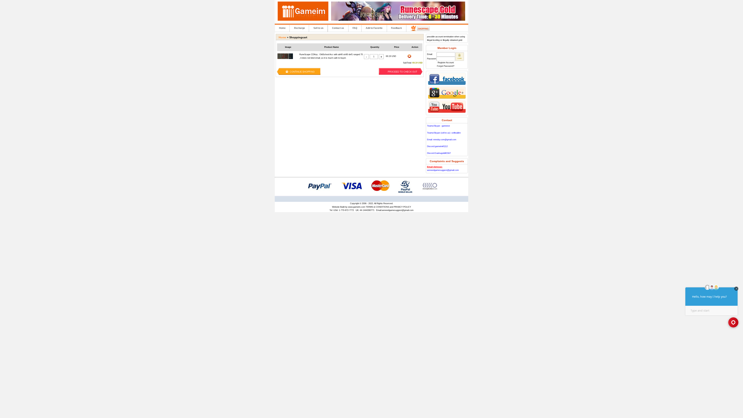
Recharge (299, 28)
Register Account (446, 62)
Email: (430, 54)
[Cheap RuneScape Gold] (398, 20)
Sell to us (318, 28)
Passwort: (432, 58)
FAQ (355, 28)
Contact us (338, 28)
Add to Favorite (374, 28)
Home (282, 28)
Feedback (396, 28)
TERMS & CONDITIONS (377, 207)
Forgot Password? (445, 66)
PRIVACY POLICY (402, 207)
